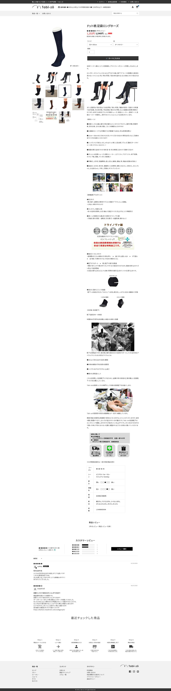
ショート (34, 677)
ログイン (102, 2)
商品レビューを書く (105, 526)
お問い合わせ (134, 2)
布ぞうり (34, 681)
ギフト (34, 679)
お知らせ (62, 670)
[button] (91, 31)
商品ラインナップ (64, 672)
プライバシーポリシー (94, 677)
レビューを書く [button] (122, 549)
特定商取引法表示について (95, 674)
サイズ (89, 41)
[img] (37, 563)
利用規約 (124, 2)
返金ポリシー (91, 679)
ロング (34, 670)
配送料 (89, 36)
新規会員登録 (112, 2)
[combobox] (125, 13)
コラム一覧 (63, 674)
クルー (34, 672)
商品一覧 (35, 13)
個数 (88, 48)
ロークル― (35, 674)
